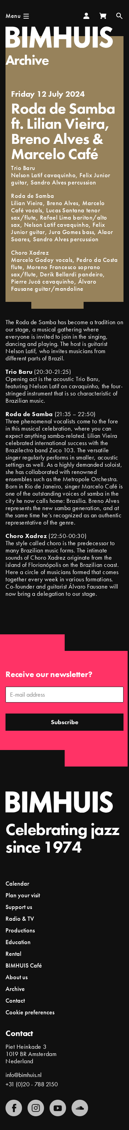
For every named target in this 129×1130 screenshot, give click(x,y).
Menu (13, 16)
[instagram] (36, 1108)
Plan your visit (23, 895)
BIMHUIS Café (24, 965)
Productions (20, 930)
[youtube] (58, 1108)
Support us (19, 907)
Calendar (17, 883)
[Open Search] (119, 16)
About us (17, 977)
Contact (15, 1000)
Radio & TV (20, 918)
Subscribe (64, 722)
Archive (27, 60)
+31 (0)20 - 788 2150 (32, 1084)
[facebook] (14, 1108)
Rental (13, 954)
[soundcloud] (80, 1108)
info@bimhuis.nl (24, 1075)
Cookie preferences (30, 1012)
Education (18, 942)
